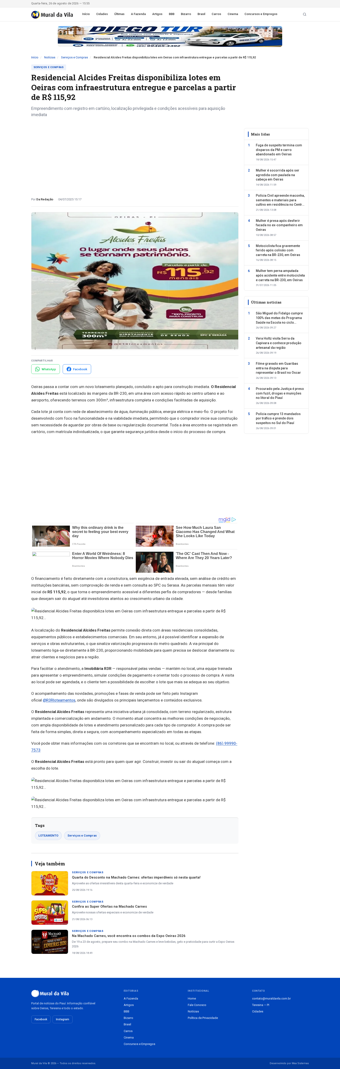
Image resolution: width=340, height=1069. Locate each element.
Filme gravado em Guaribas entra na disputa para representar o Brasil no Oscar (278, 368)
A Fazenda (138, 14)
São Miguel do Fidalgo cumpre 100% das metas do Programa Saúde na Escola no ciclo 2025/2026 (279, 318)
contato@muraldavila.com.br (271, 998)
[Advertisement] (134, 155)
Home (192, 998)
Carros (216, 14)
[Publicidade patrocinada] (170, 36)
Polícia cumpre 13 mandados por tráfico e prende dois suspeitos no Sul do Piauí (278, 418)
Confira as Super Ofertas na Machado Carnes (109, 906)
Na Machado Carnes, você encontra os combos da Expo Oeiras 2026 (128, 936)
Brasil (201, 14)
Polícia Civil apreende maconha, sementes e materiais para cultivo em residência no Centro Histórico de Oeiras (280, 200)
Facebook (41, 1019)
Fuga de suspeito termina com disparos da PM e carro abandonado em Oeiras (279, 149)
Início (86, 14)
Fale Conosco (197, 1005)
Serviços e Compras (74, 57)
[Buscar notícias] (304, 14)
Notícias (49, 57)
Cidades (102, 14)
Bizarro (186, 14)
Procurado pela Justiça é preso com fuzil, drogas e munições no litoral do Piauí (280, 393)
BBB (171, 14)
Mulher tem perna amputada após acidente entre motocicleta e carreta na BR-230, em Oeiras (280, 275)
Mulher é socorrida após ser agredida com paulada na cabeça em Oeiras (277, 175)
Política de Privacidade (203, 1018)
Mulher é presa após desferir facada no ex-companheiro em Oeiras (279, 225)
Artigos (157, 14)
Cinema (233, 14)
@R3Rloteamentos (59, 700)
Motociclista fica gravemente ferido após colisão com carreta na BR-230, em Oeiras (278, 250)
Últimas (119, 14)
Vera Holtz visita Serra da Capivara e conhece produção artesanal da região (278, 343)
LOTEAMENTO (48, 835)
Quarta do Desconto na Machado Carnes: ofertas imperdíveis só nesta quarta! (136, 877)
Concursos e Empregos (260, 14)
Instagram (62, 1019)
